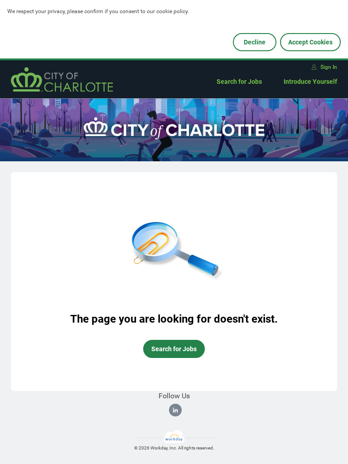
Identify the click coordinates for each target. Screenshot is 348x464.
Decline (255, 42)
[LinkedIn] (175, 410)
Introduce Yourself (310, 81)
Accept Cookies (310, 42)
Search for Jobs (239, 81)
